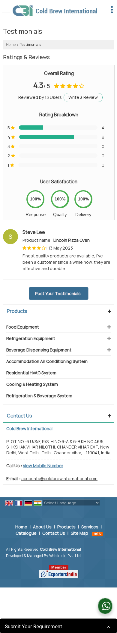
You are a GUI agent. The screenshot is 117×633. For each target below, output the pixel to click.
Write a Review (83, 97)
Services (89, 527)
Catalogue (26, 533)
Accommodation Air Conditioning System (47, 361)
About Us (42, 527)
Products (17, 311)
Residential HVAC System (31, 373)
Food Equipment (22, 327)
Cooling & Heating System (32, 384)
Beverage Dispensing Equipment (38, 350)
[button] (43, 465)
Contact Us (53, 533)
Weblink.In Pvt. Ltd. (65, 555)
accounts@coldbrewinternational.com (59, 478)
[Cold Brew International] (55, 11)
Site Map (79, 533)
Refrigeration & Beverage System (39, 395)
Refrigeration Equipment (30, 338)
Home (11, 44)
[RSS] (97, 533)
